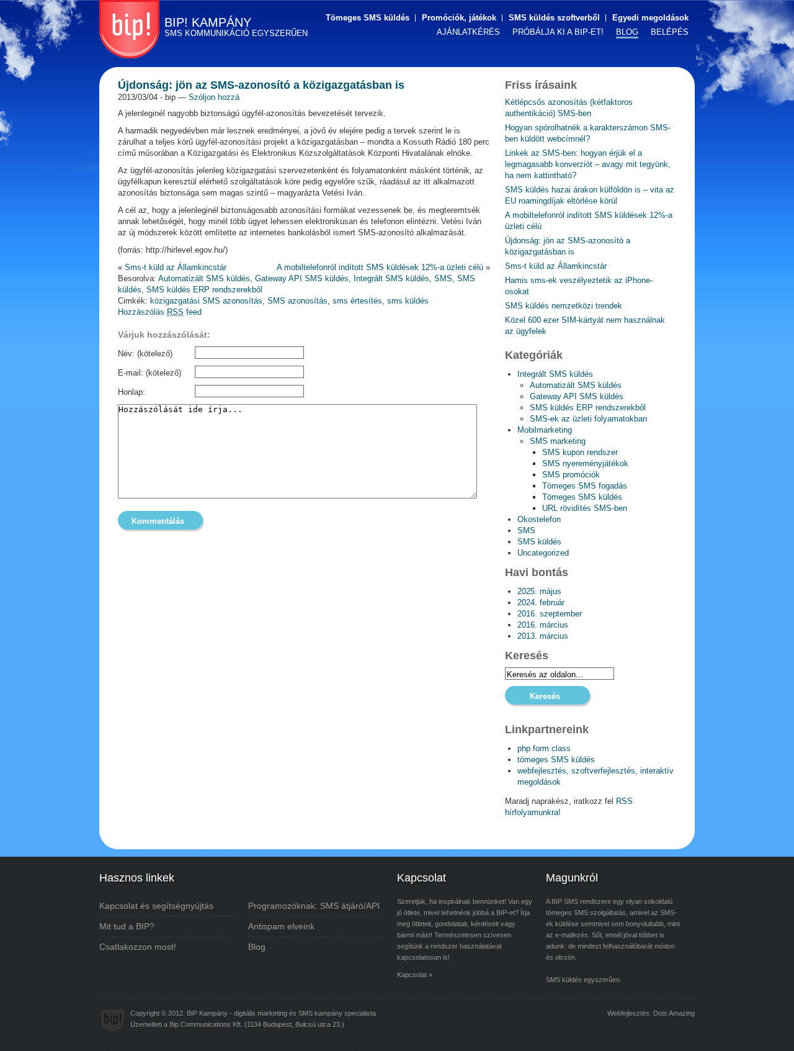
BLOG (627, 32)
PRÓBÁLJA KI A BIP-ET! (558, 32)
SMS (443, 278)
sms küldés (408, 300)
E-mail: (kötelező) (149, 372)
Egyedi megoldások (650, 17)
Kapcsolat (412, 974)
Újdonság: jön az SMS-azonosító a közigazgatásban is (261, 85)
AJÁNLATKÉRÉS (468, 32)
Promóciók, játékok (459, 17)
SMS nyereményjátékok (585, 463)
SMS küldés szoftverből (554, 17)
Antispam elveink (281, 926)
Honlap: (131, 392)
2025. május (539, 591)
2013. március (542, 636)
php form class (544, 748)
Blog (256, 947)
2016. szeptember (549, 613)
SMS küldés (539, 541)
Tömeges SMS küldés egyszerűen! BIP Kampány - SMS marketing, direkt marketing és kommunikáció (129, 29)
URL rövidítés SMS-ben (584, 508)
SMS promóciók (571, 474)
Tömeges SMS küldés (367, 17)
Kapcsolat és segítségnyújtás (156, 906)
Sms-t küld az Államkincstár (175, 267)
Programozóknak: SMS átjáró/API (314, 906)
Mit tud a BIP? (126, 926)
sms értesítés (357, 300)
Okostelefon (539, 519)
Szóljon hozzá (214, 97)
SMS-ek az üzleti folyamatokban (588, 418)
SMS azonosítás (297, 300)
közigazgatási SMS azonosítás (206, 300)
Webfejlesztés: (629, 1013)
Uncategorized (543, 552)
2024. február (540, 602)
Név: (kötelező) (145, 353)
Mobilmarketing (544, 430)
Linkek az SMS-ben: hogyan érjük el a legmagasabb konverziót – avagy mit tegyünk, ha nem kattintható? (588, 164)
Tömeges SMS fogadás (584, 485)
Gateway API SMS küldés (302, 278)
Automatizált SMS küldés (204, 278)
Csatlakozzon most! (137, 947)
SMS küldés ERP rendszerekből (204, 289)
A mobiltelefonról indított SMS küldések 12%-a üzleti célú (380, 267)
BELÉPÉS (670, 32)
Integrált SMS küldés (391, 278)
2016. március (542, 624)
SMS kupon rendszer (580, 452)
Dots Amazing (674, 1013)
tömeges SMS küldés (556, 759)
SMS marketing (558, 441)
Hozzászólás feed (160, 312)
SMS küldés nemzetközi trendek (563, 305)
